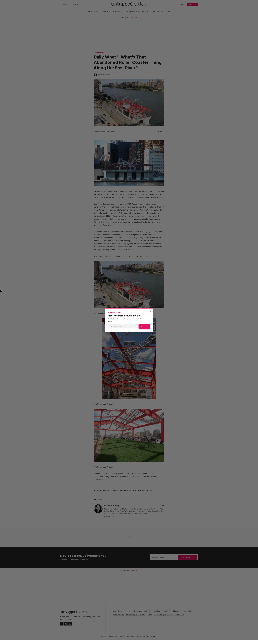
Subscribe (144, 327)
